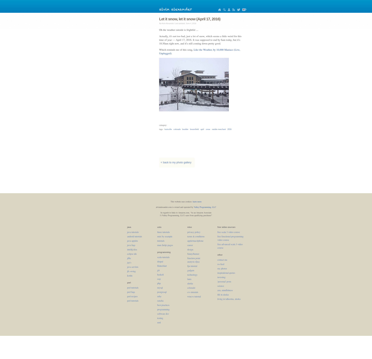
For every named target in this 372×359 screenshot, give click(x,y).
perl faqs (131, 291)
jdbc (129, 258)
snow (208, 129)
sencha (160, 300)
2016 (229, 129)
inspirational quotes (226, 272)
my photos (222, 268)
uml (159, 322)
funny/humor (193, 253)
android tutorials (134, 236)
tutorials (160, 240)
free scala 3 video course (228, 232)
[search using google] (224, 10)
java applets (132, 240)
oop (159, 278)
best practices (163, 304)
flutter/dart (162, 265)
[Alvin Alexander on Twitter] (238, 10)
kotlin (129, 275)
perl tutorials (132, 287)
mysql (160, 287)
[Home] (219, 10)
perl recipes (132, 296)
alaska (190, 283)
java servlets (132, 266)
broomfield (194, 129)
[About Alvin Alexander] (228, 10)
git (158, 270)
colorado (177, 129)
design (190, 249)
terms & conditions (196, 236)
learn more (197, 201)
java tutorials (133, 232)
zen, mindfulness (225, 290)
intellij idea (132, 249)
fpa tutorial (192, 265)
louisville (168, 129)
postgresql (162, 291)
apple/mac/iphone (195, 240)
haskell (160, 274)
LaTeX (189, 279)
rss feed (220, 264)
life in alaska (223, 294)
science (220, 285)
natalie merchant (219, 129)
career (190, 245)
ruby (159, 296)
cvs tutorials (192, 292)
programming (163, 309)
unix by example (164, 236)
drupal (160, 261)
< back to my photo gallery (176, 162)
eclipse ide (132, 253)
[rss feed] (233, 10)
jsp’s (129, 262)
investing (221, 277)
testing (160, 318)
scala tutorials (163, 257)
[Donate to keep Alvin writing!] (243, 10)
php (159, 283)
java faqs (131, 245)
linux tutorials (163, 232)
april (202, 129)
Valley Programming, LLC (205, 207)
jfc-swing (131, 271)
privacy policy (193, 232)
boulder (185, 129)
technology (192, 274)
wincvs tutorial (194, 296)
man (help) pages (165, 245)
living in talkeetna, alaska (228, 298)
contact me (222, 259)
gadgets (190, 270)
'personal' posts (224, 281)
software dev (163, 313)
